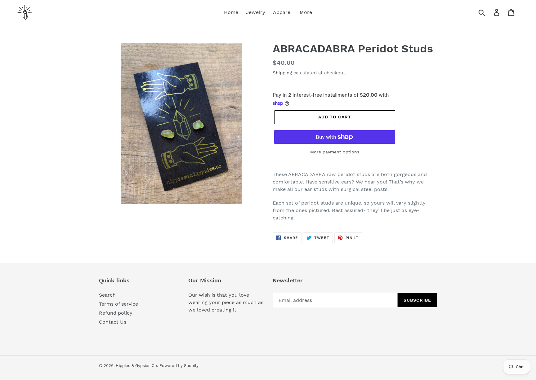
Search (107, 295)
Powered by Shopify (179, 365)
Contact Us (112, 322)
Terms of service (118, 304)
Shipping (282, 73)
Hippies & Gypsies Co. (137, 365)
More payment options (334, 151)
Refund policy (115, 313)
